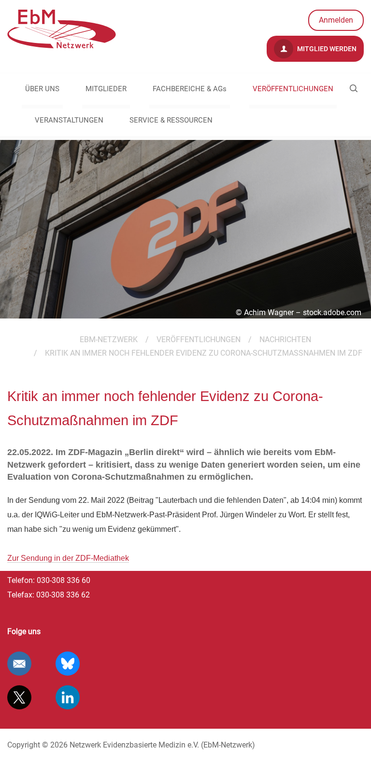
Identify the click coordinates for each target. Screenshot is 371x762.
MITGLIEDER (106, 88)
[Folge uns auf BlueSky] (68, 663)
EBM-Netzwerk (109, 339)
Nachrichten (285, 339)
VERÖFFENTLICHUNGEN (293, 88)
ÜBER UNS (42, 88)
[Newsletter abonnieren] (19, 663)
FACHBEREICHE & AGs (190, 88)
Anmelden (336, 20)
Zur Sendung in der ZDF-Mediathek (68, 558)
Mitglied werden (326, 49)
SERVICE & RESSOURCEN (171, 120)
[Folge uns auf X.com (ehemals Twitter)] (19, 697)
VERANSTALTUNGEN (69, 120)
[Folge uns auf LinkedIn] (68, 697)
